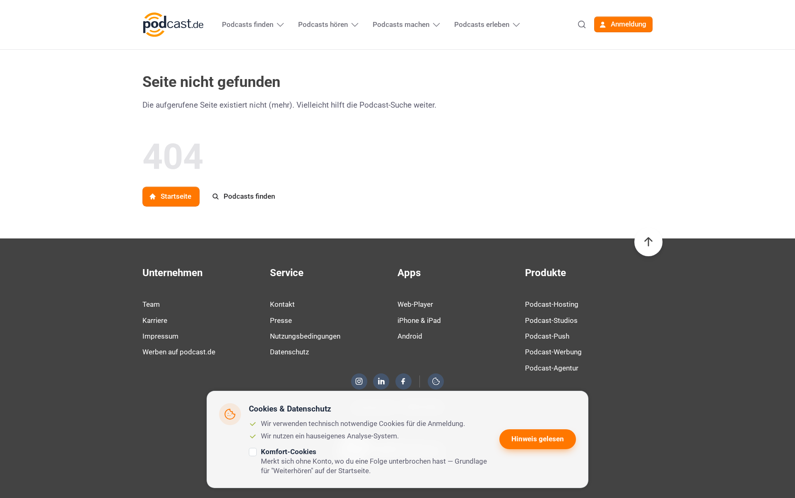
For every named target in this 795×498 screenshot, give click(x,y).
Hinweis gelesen (537, 439)
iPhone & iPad (419, 320)
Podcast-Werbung (553, 352)
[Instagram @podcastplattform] (359, 381)
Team (151, 304)
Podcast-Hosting (551, 304)
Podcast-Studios (551, 320)
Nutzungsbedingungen (305, 336)
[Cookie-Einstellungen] (436, 381)
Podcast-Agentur (551, 368)
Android (410, 336)
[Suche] (581, 24)
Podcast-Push (547, 336)
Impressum (160, 336)
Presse (281, 320)
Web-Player (415, 304)
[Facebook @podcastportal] (403, 381)
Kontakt (282, 304)
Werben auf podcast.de (178, 352)
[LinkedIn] (381, 381)
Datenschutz (289, 352)
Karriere (154, 320)
